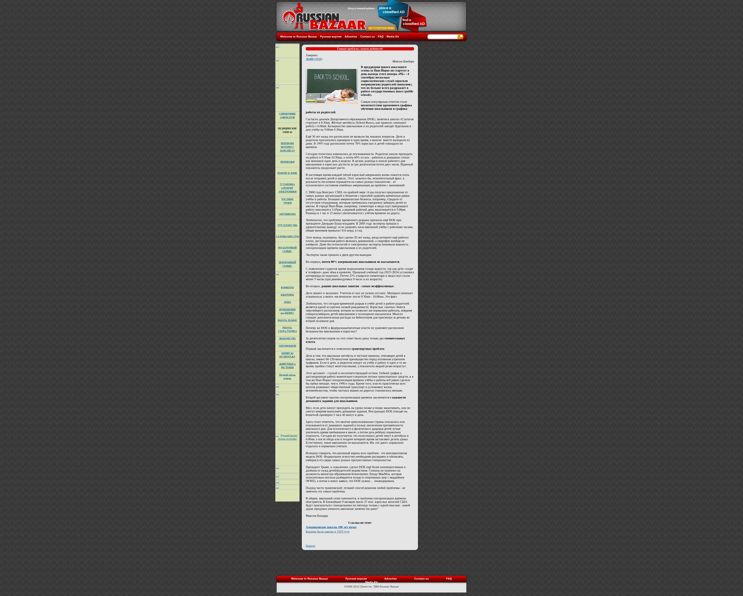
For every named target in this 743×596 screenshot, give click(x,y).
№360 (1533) (314, 59)
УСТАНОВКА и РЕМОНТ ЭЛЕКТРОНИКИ (287, 188)
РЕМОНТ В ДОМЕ (287, 173)
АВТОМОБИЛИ (287, 345)
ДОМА (287, 302)
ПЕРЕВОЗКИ (287, 161)
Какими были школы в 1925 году (328, 531)
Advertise (351, 36)
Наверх (310, 546)
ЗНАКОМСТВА (287, 338)
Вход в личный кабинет (361, 8)
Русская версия (331, 36)
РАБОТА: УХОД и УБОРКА (287, 329)
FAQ (380, 36)
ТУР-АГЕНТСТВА (287, 225)
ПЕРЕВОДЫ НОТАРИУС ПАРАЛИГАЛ (287, 147)
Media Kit (393, 36)
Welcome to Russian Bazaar (298, 36)
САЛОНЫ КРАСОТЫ (287, 236)
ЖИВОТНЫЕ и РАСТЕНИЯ (287, 365)
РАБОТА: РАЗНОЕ (287, 320)
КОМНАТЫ (287, 287)
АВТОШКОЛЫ (287, 214)
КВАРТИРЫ (287, 294)
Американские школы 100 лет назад (331, 527)
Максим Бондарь (403, 61)
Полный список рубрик (287, 376)
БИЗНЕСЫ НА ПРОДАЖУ (287, 355)
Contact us (367, 36)
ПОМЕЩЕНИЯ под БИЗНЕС (287, 311)
